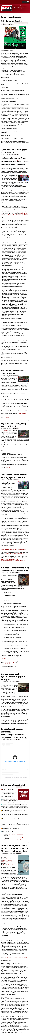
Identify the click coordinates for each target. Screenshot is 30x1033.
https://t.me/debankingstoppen (16, 834)
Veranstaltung (10, 24)
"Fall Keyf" (8, 417)
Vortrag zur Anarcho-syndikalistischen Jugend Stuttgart (13, 677)
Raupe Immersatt (7, 858)
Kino (4, 864)
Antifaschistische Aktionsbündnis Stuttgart (18, 214)
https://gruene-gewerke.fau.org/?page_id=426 (15, 553)
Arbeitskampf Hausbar (11, 21)
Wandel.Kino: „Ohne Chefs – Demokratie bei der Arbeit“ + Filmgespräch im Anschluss (14, 848)
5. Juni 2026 (5, 430)
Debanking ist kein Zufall (13, 785)
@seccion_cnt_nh (10, 662)
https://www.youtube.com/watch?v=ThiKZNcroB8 (16, 957)
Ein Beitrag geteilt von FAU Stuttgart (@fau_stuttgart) (15, 777)
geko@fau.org (4, 658)
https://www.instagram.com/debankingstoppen (15, 839)
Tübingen (3, 24)
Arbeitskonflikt (23, 23)
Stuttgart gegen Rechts (20, 160)
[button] (25, 2)
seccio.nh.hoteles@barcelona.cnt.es (9, 663)
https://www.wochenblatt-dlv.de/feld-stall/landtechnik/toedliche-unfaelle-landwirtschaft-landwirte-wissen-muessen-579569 (13, 561)
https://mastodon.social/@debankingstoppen (14, 837)
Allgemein (16, 23)
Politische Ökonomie (11, 864)
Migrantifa (23, 211)
